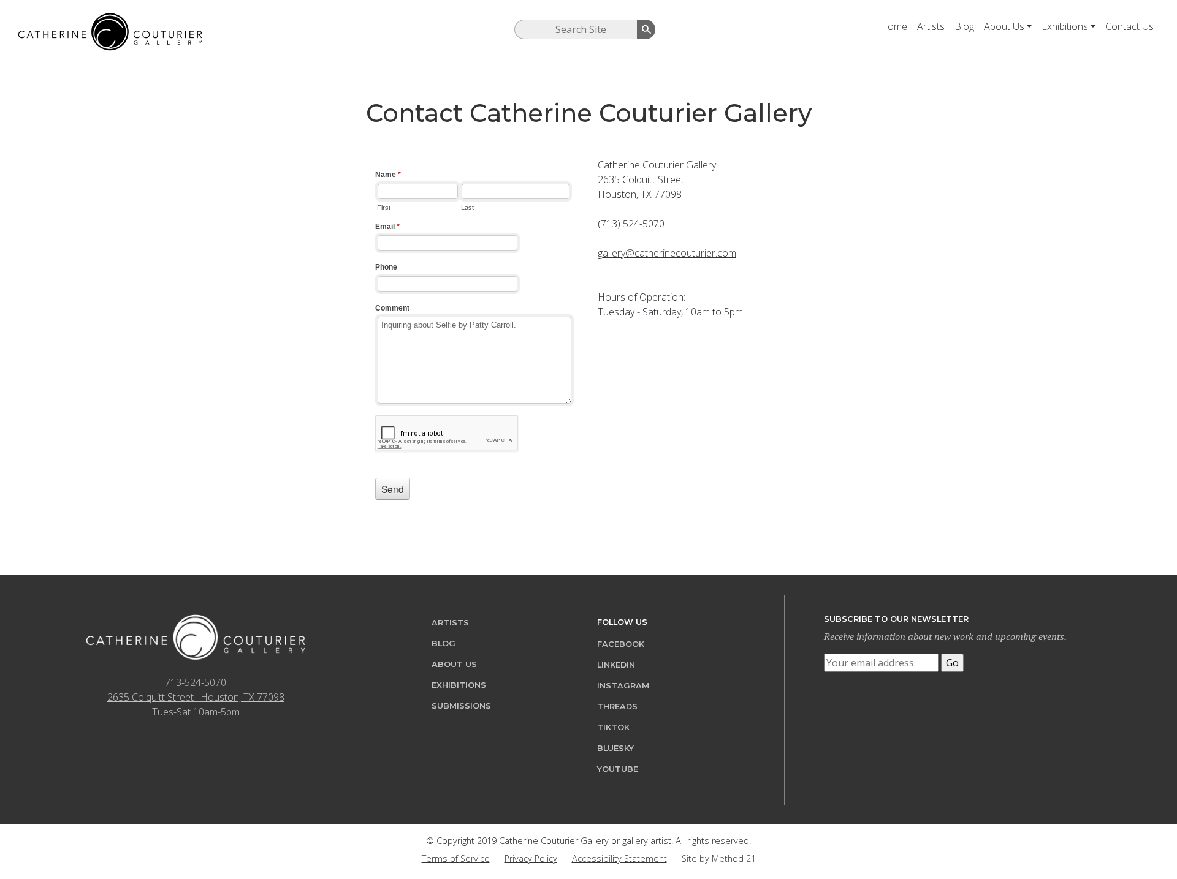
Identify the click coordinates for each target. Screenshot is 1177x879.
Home (893, 26)
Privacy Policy (531, 858)
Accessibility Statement (619, 858)
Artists (931, 26)
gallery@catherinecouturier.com (667, 253)
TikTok (613, 727)
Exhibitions (1065, 26)
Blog (964, 26)
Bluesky (615, 748)
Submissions (461, 706)
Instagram (623, 685)
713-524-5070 (195, 682)
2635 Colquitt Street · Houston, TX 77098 (195, 697)
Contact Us (1129, 26)
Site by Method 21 (719, 858)
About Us (1004, 26)
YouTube (617, 769)
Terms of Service (456, 858)
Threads (617, 706)
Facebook (620, 644)
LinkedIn (616, 665)
